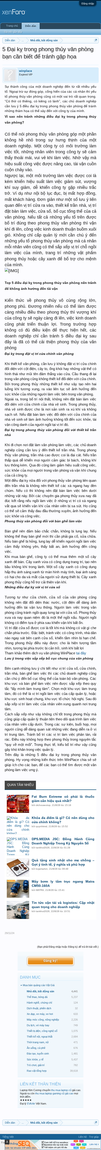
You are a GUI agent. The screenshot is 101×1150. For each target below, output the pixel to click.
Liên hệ (82, 1136)
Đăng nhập (88, 3)
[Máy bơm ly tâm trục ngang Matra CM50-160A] (18, 889)
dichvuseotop (43, 805)
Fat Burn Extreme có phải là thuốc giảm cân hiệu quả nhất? (63, 799)
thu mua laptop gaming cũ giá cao (54, 1093)
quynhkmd (41, 826)
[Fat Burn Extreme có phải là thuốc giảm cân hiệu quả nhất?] (18, 804)
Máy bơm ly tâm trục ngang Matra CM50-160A (63, 884)
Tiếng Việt (8, 1136)
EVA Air (31, 1103)
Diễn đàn (30, 26)
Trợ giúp (94, 1136)
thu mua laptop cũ (61, 1090)
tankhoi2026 (43, 847)
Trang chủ (12, 25)
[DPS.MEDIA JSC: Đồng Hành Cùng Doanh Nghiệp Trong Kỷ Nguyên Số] (18, 846)
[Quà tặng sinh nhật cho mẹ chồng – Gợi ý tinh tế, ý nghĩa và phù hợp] (18, 867)
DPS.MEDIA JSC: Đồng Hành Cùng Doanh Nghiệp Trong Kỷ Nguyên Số (63, 841)
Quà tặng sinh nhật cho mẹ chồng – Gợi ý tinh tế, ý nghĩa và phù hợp (63, 862)
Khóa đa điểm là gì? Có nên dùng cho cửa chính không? (63, 820)
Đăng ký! (50, 961)
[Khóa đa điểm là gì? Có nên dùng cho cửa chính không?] (18, 825)
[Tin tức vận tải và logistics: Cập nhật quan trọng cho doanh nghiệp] (18, 910)
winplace (25, 71)
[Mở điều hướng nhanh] (95, 40)
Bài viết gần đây (13, 31)
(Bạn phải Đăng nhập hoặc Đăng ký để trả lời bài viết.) (68, 946)
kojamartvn (42, 869)
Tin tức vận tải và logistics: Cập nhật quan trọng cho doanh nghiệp (63, 905)
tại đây (81, 653)
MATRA (40, 890)
